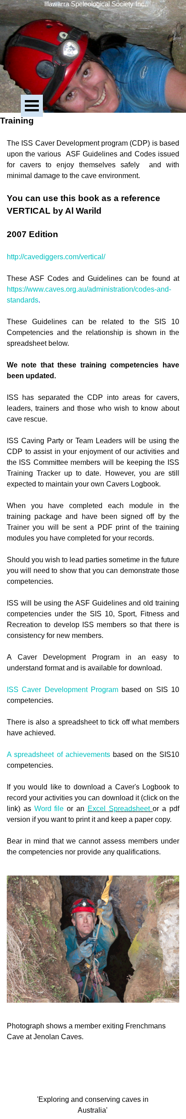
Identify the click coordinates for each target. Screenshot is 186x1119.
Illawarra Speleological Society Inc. (95, 4)
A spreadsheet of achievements (58, 754)
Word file (49, 808)
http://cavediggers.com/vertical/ (56, 257)
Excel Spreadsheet (120, 808)
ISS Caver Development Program (62, 689)
